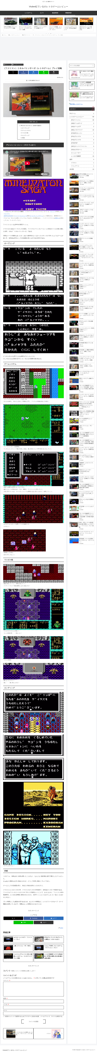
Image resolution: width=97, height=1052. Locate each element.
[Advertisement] (48, 48)
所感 (23, 137)
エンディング (25, 135)
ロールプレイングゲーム (36, 216)
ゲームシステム (26, 130)
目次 (31, 122)
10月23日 (10, 216)
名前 (5, 998)
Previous (2, 24)
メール (6, 1004)
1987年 (6, 216)
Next (95, 24)
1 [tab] (46, 33)
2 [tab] (48, 33)
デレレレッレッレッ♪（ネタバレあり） (31, 125)
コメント (6, 980)
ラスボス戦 (25, 133)
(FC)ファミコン (8, 64)
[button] (54, 72)
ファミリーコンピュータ (20, 216)
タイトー (52, 211)
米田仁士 (57, 218)
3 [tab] (51, 33)
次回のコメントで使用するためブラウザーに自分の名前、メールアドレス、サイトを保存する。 (34, 1016)
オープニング (25, 128)
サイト (5, 1010)
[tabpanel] (10, 24)
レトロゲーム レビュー (18, 64)
